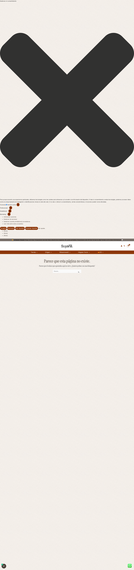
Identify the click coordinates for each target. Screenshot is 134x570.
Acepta (3, 228)
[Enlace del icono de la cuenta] (121, 246)
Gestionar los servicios (10, 219)
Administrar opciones (10, 217)
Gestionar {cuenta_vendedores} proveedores (17, 221)
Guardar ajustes (31, 228)
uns (107, 240)
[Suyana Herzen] (118, 246)
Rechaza (11, 228)
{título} (6, 231)
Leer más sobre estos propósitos (13, 224)
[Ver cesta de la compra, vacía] (128, 245)
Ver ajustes (20, 228)
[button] (67, 100)
